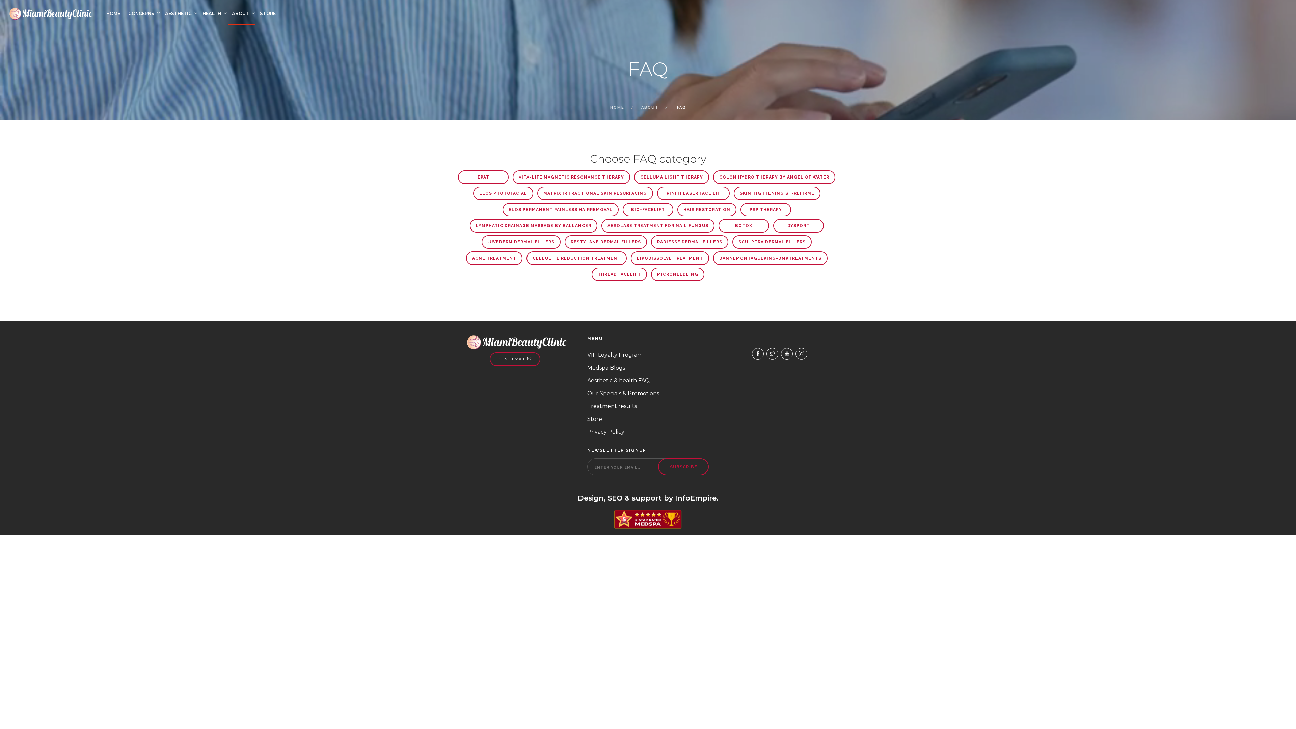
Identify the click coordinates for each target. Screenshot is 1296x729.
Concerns (141, 13)
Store (268, 13)
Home (113, 13)
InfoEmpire (696, 498)
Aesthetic (178, 13)
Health (211, 13)
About (240, 13)
